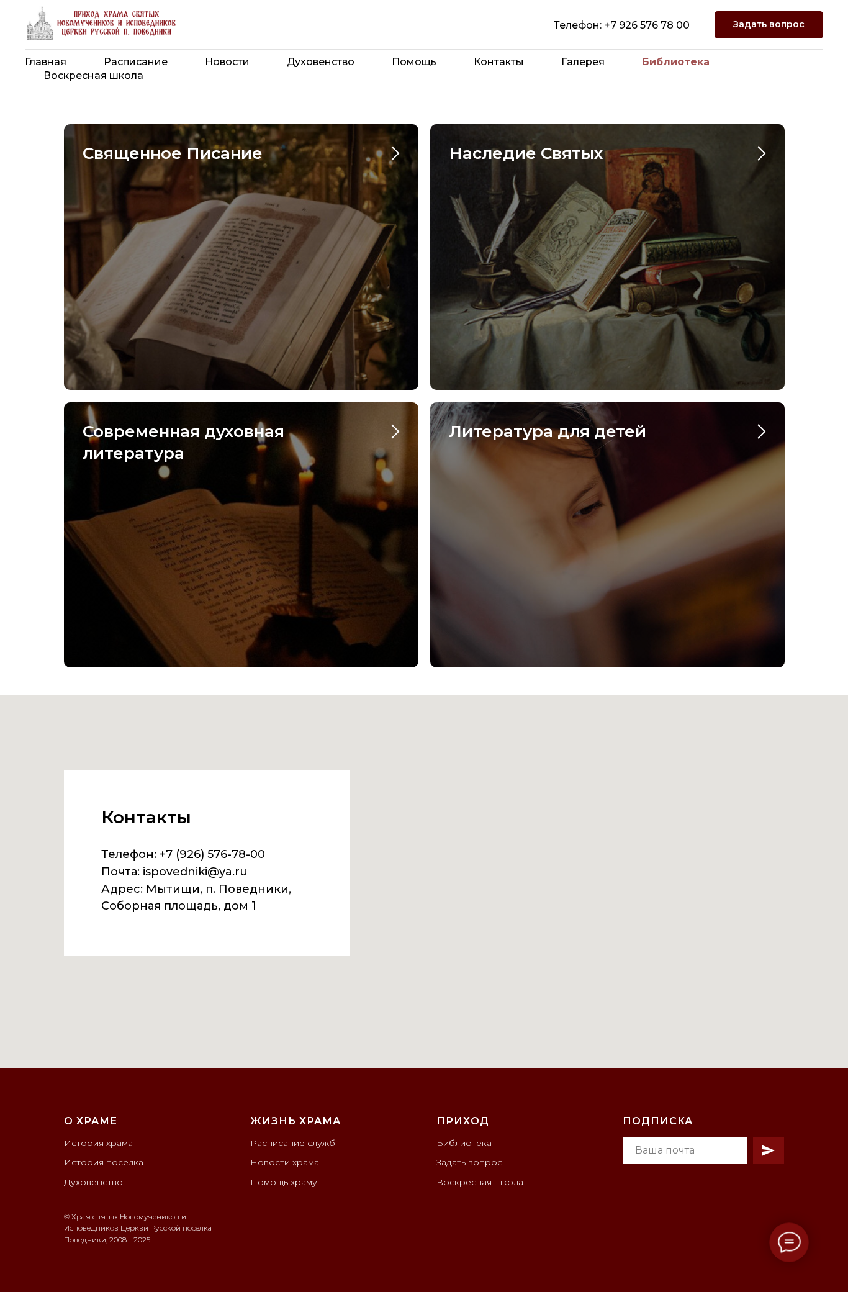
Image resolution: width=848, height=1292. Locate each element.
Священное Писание (173, 153)
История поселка (103, 1162)
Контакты (499, 62)
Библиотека (676, 62)
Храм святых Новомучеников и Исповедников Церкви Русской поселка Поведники (138, 1228)
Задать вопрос (469, 1162)
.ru (240, 872)
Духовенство (320, 62)
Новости (227, 62)
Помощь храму (283, 1182)
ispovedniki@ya (187, 872)
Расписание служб (292, 1143)
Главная (45, 62)
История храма (98, 1143)
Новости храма (284, 1162)
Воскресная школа (93, 75)
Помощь (414, 62)
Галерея (583, 62)
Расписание (136, 62)
